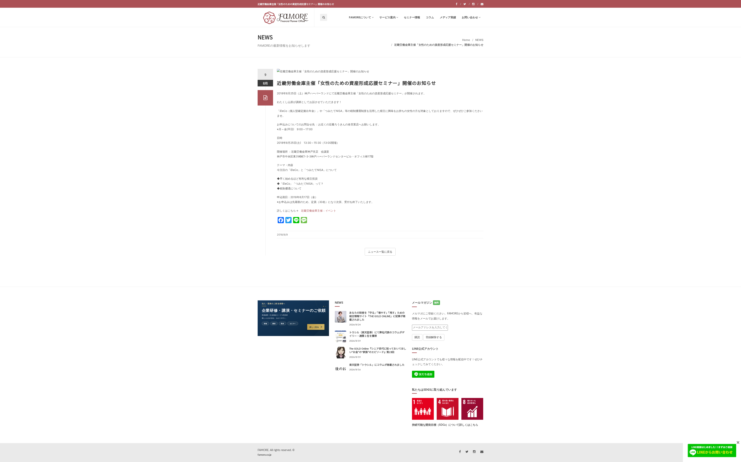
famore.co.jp (264, 455)
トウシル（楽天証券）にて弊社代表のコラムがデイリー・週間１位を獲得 (376, 334)
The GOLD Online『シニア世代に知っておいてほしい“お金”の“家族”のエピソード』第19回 (377, 350)
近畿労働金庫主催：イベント (318, 210)
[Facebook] (458, 4)
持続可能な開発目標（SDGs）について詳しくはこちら (445, 425)
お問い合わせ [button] (470, 17)
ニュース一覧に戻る (380, 251)
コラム (430, 17)
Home (466, 39)
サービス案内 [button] (387, 17)
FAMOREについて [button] (360, 17)
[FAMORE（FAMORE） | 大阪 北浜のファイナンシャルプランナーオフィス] (285, 17)
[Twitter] (467, 4)
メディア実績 (448, 17)
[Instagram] (475, 4)
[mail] (482, 4)
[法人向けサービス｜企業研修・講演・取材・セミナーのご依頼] (293, 318)
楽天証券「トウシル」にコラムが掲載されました (376, 365)
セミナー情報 (412, 17)
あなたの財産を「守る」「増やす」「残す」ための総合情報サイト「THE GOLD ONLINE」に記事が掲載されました (377, 316)
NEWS (479, 39)
